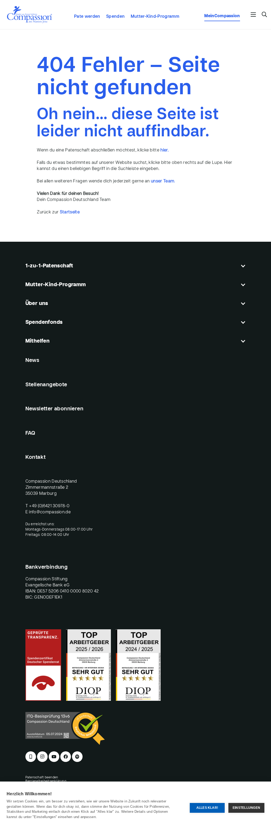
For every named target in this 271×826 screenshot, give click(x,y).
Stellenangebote (46, 385)
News (32, 360)
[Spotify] (77, 756)
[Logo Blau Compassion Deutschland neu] (29, 14)
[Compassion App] (30, 756)
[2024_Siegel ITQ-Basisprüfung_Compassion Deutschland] (135, 728)
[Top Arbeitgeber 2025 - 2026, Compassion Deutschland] (88, 665)
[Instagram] (42, 756)
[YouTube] (54, 756)
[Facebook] (65, 756)
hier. (164, 150)
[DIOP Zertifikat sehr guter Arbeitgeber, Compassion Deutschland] (138, 665)
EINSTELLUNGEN (246, 808)
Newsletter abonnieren (54, 409)
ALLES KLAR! (207, 808)
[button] (253, 14)
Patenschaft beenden (41, 777)
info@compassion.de (50, 512)
